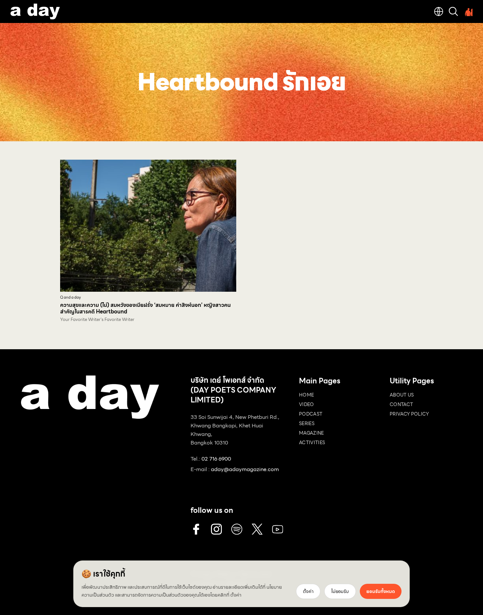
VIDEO (306, 404)
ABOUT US (402, 395)
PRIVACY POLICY (409, 414)
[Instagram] (216, 529)
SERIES (306, 423)
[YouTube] (277, 529)
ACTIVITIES (312, 442)
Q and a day (70, 297)
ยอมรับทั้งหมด (380, 591)
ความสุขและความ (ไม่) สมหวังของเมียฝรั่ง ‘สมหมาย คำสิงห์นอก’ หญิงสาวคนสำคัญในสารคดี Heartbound (145, 308)
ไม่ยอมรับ (340, 591)
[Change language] (439, 11)
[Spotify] (236, 529)
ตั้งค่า (236, 595)
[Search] (453, 11)
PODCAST (310, 414)
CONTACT (401, 404)
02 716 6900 (216, 459)
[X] (257, 529)
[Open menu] (467, 11)
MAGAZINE (311, 433)
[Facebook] (196, 529)
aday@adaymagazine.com (245, 469)
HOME (306, 395)
